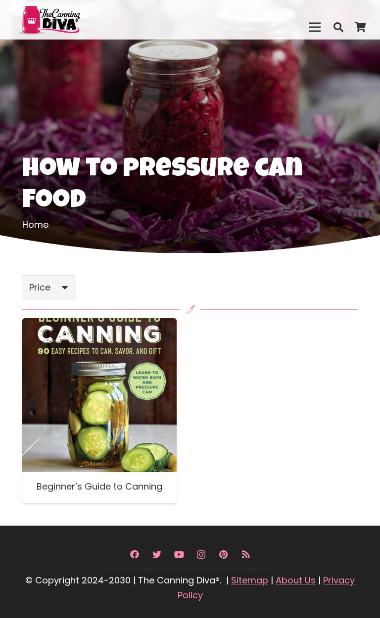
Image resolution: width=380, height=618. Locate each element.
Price (39, 287)
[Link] (71, 19)
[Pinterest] (223, 554)
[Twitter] (156, 554)
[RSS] (246, 554)
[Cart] (360, 27)
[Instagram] (201, 554)
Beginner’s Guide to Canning (99, 486)
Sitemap (249, 580)
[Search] (338, 27)
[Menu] (314, 27)
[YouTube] (179, 554)
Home (35, 224)
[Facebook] (134, 554)
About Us (296, 580)
